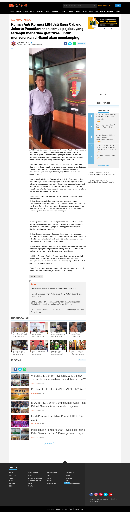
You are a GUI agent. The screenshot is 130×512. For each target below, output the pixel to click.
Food (96, 12)
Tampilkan (82, 360)
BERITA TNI (12, 475)
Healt (85, 12)
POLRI (67, 481)
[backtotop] (65, 463)
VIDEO (91, 12)
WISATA (78, 12)
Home (12, 12)
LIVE (118, 5)
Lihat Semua (48, 443)
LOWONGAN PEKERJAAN (35, 478)
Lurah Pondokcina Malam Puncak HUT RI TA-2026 (57, 418)
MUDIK (49, 478)
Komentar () (81, 43)
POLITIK (18, 12)
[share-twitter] (70, 43)
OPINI (47, 12)
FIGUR (30, 475)
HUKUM (25, 12)
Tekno (118, 12)
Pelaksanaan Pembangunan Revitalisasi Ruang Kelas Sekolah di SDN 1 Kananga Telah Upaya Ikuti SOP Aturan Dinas (58, 433)
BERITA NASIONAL (24, 20)
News (11, 481)
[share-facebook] (65, 43)
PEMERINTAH (56, 12)
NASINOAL (110, 12)
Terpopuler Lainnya (103, 165)
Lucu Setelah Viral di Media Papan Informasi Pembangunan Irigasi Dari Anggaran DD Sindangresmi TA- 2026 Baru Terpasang (105, 137)
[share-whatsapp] (74, 43)
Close (67, 482)
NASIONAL (69, 478)
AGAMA (64, 12)
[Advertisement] (48, 453)
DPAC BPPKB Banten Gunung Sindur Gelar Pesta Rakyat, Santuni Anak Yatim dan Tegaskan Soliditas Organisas (58, 406)
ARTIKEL (71, 12)
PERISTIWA (40, 12)
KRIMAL (102, 12)
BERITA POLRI (70, 473)
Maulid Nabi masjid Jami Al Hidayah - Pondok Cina (105, 126)
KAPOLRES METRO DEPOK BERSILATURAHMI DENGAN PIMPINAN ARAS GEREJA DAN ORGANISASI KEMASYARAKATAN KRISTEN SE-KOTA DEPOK (106, 147)
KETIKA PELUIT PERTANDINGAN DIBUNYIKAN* (58, 389)
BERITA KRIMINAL (33, 473)
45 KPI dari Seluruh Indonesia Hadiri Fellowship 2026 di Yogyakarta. (105, 117)
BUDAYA (32, 12)
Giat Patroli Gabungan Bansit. (106, 156)
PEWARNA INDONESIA (34, 481)
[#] (103, 23)
